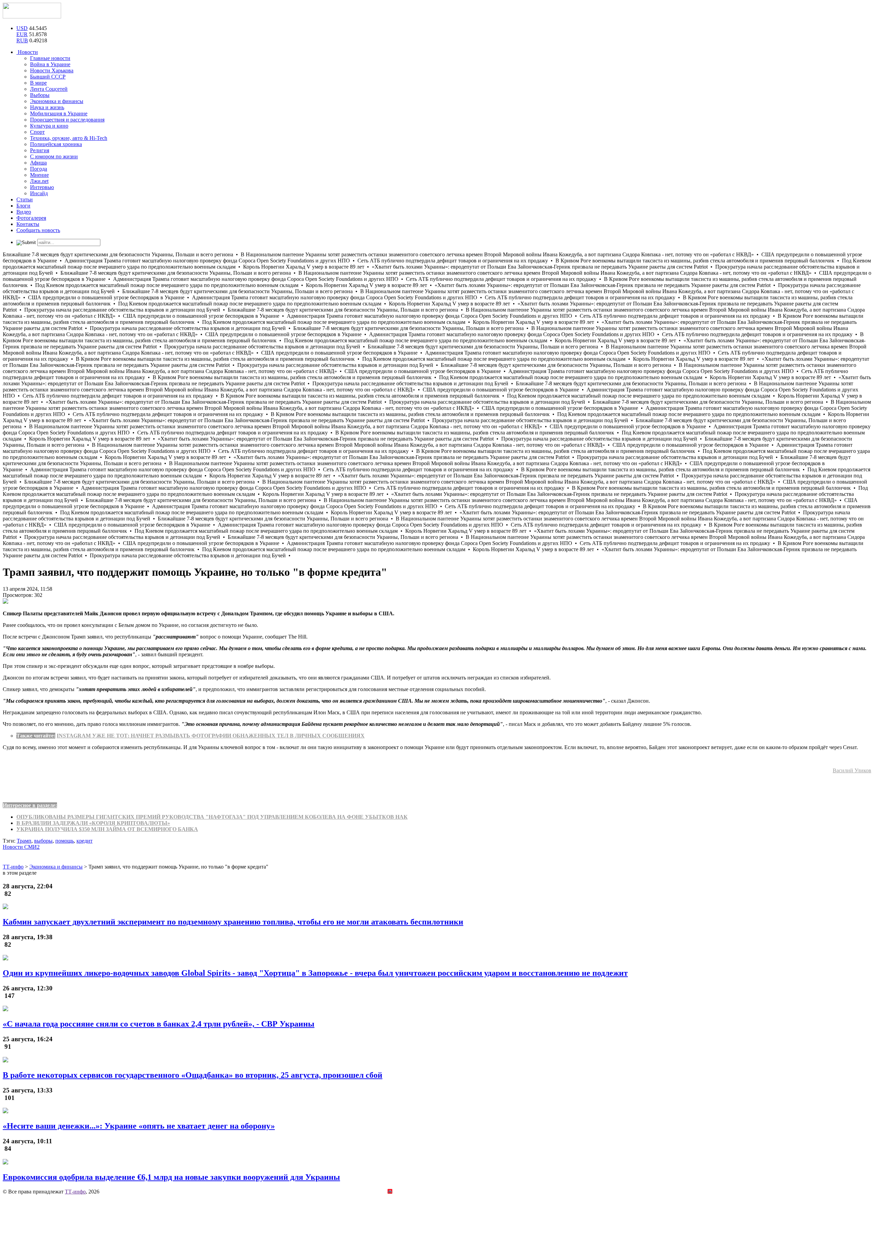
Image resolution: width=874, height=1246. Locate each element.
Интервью (42, 187)
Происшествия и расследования (67, 120)
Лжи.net (39, 181)
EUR (22, 34)
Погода (38, 169)
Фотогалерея (31, 218)
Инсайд (39, 193)
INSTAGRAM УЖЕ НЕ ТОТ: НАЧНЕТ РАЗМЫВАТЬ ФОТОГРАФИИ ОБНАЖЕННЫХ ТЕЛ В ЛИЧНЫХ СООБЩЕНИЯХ (211, 736)
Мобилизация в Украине (58, 113)
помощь (64, 841)
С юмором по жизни (54, 156)
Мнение (39, 175)
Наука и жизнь (47, 107)
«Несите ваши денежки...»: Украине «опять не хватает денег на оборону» (139, 1125)
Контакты (27, 224)
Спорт (37, 132)
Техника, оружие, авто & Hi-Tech (68, 138)
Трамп (24, 841)
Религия (39, 150)
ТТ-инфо (75, 1191)
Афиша (38, 163)
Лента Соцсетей (49, 89)
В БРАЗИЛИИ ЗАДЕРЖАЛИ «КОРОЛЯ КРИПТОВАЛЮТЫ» (93, 823)
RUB (22, 40)
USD (22, 28)
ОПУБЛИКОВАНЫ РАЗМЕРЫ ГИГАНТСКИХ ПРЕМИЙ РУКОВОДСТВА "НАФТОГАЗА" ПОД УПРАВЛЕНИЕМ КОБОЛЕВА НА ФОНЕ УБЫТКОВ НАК (212, 817)
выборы (43, 841)
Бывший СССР (48, 77)
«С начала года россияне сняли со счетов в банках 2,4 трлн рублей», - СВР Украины (158, 1023)
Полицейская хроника (56, 144)
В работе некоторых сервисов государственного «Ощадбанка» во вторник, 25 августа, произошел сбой (192, 1075)
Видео (23, 212)
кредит (84, 841)
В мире (38, 83)
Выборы (40, 95)
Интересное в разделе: (30, 805)
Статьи (24, 199)
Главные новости (50, 58)
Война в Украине (50, 64)
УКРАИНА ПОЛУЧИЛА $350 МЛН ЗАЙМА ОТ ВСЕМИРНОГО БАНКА (107, 829)
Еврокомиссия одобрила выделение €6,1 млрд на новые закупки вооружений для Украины (171, 1177)
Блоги (23, 206)
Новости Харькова (51, 70)
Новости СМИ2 (21, 847)
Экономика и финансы (56, 101)
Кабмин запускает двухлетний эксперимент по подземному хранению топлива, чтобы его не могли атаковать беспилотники (233, 921)
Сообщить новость (38, 230)
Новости (27, 52)
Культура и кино (49, 126)
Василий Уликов (852, 770)
